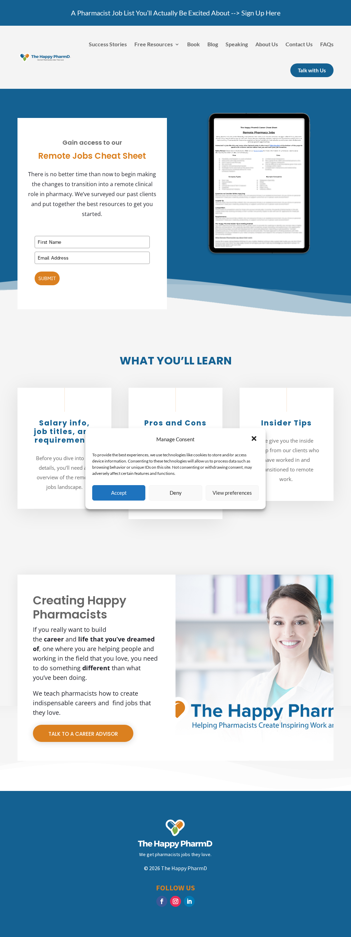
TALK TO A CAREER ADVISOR (83, 733)
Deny (176, 493)
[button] (255, 439)
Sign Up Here (260, 13)
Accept (119, 493)
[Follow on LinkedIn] (189, 901)
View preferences (232, 493)
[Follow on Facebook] (161, 901)
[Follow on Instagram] (175, 901)
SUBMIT (47, 278)
